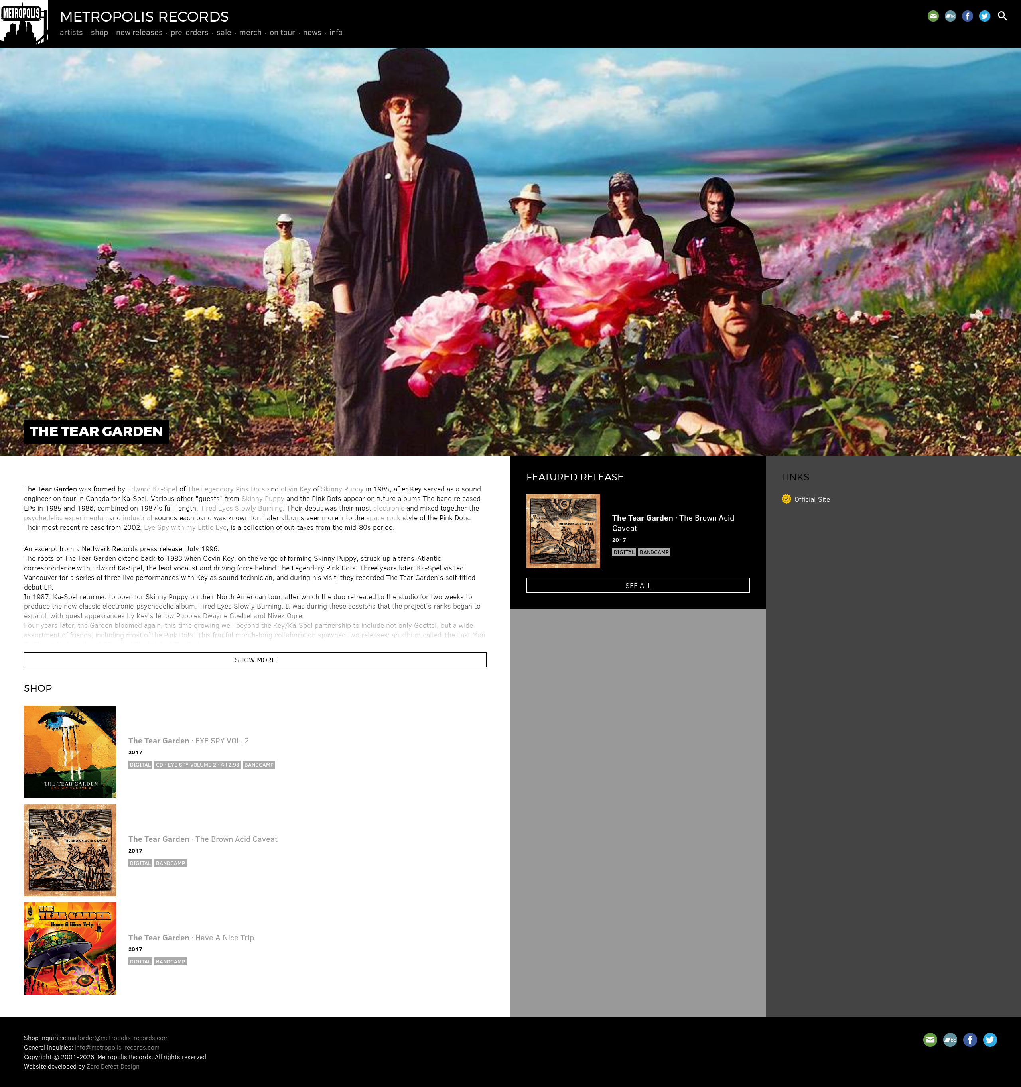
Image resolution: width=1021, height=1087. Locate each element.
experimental (85, 517)
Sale (224, 32)
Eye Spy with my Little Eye (185, 527)
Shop (99, 32)
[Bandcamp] (950, 16)
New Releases (139, 32)
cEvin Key (296, 488)
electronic (388, 508)
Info (336, 32)
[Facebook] (967, 16)
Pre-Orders (190, 32)
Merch (250, 32)
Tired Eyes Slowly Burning (241, 508)
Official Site (812, 499)
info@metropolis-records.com (117, 1047)
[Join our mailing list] (933, 16)
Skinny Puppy (342, 488)
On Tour (282, 32)
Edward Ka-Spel (152, 488)
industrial (137, 517)
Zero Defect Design (113, 1066)
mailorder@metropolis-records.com (118, 1037)
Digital (140, 764)
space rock (383, 517)
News (312, 32)
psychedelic (42, 517)
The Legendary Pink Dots (226, 488)
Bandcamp (259, 764)
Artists (71, 32)
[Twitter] (984, 16)
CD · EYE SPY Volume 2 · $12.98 (197, 764)
